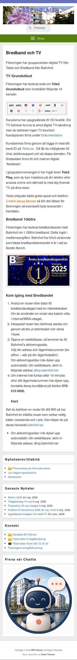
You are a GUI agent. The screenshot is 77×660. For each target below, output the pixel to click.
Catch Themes (48, 654)
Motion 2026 (15, 497)
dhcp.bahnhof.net (46, 370)
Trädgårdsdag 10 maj (20, 501)
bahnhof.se (35, 425)
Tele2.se (28, 148)
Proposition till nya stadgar (23, 505)
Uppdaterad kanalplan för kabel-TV (27, 514)
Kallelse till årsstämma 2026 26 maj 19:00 (32, 510)
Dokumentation (51, 135)
